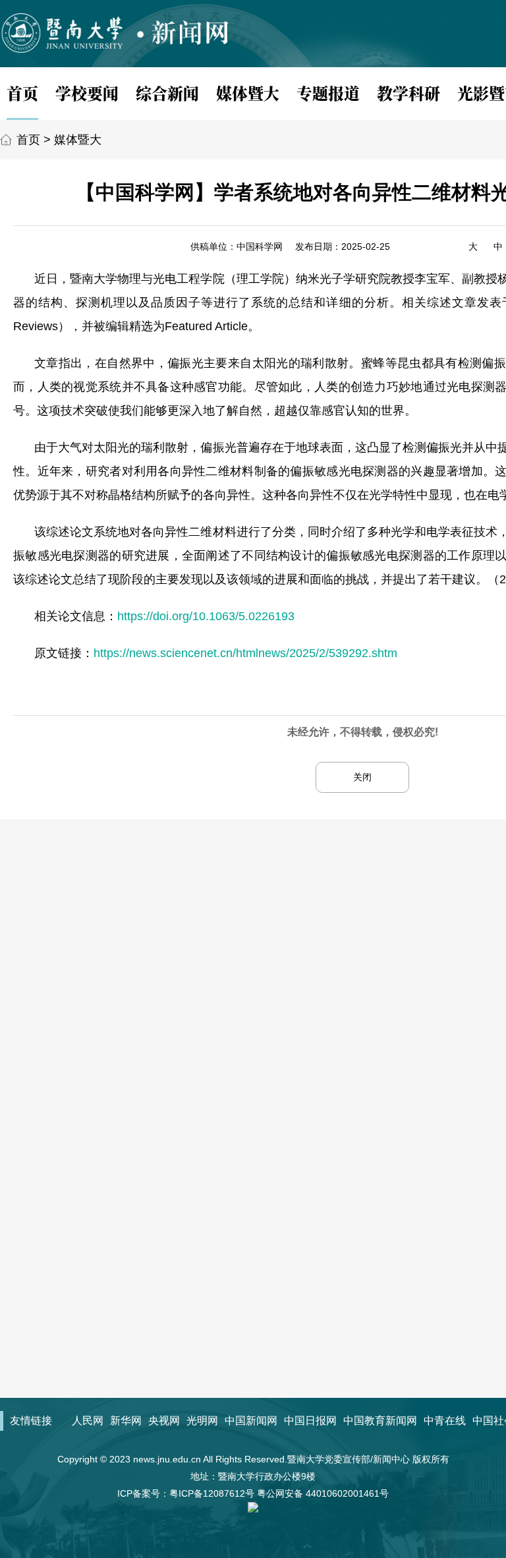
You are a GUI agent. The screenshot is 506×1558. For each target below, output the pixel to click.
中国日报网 (310, 1420)
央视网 (164, 1420)
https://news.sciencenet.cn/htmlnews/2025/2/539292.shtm (245, 653)
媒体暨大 (247, 92)
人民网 (87, 1420)
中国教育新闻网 (380, 1420)
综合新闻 (167, 92)
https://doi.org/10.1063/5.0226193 (206, 616)
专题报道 (328, 92)
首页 (22, 92)
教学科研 (408, 92)
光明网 (202, 1420)
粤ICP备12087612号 (211, 1493)
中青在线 (445, 1420)
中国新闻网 (251, 1420)
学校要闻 (87, 92)
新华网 (126, 1420)
